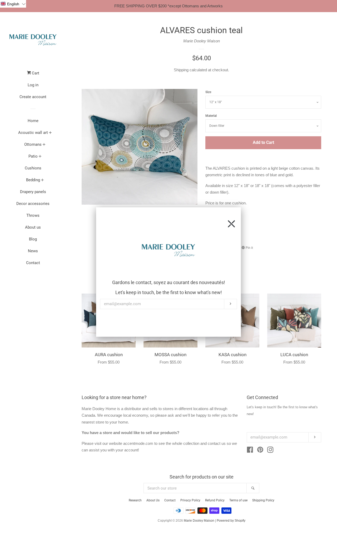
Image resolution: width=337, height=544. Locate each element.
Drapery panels (33, 191)
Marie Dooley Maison (201, 41)
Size (208, 92)
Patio (33, 156)
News (33, 251)
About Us (153, 500)
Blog (33, 239)
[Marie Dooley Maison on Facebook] (250, 451)
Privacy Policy (190, 500)
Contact (33, 262)
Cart (35, 73)
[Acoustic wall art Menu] (50, 133)
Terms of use (238, 500)
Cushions (33, 168)
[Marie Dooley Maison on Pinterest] (260, 451)
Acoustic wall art (33, 132)
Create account (32, 96)
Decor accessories (32, 203)
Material (211, 116)
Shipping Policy (263, 500)
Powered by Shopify (231, 520)
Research (135, 500)
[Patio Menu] (40, 156)
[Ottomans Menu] (44, 145)
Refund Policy (215, 500)
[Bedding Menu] (42, 180)
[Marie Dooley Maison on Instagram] (270, 451)
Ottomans (33, 144)
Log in (33, 85)
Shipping (181, 70)
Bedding (33, 180)
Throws (32, 215)
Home (33, 120)
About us (33, 227)
